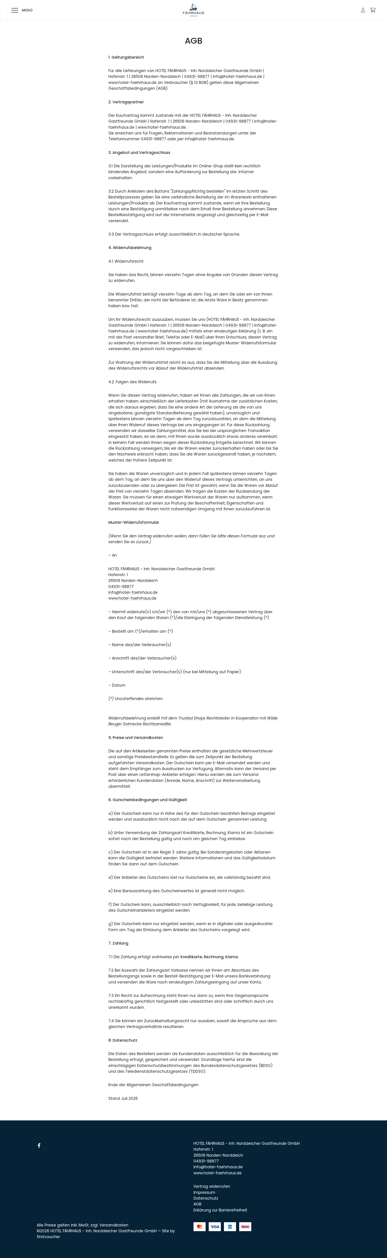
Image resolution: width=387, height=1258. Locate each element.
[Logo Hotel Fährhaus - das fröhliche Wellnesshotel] (193, 10)
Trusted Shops (191, 718)
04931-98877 (196, 76)
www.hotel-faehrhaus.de (132, 598)
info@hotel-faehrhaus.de (133, 592)
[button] (363, 10)
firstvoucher (48, 1236)
